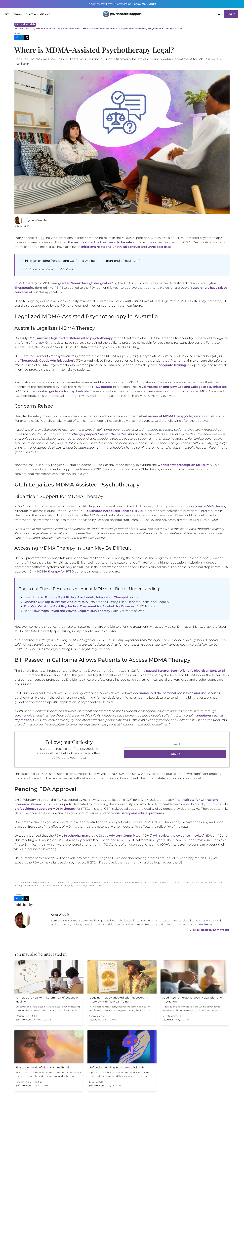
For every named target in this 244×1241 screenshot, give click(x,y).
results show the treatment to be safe (103, 242)
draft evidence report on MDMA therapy (45, 809)
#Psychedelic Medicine (103, 28)
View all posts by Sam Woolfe (210, 929)
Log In (231, 14)
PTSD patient (102, 387)
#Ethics (18, 28)
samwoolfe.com (203, 924)
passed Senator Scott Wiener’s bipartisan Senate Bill (186, 670)
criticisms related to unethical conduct (110, 247)
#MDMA (29, 28)
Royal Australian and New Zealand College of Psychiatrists (182, 387)
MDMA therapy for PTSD (55, 571)
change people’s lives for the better (99, 434)
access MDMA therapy (209, 506)
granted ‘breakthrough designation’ (85, 283)
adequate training (172, 365)
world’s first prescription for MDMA (185, 465)
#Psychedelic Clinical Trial (72, 28)
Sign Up (175, 754)
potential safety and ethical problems (135, 813)
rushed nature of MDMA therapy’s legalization (171, 416)
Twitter (150, 924)
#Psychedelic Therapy (160, 28)
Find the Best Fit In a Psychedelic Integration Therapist (86, 597)
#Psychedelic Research (132, 28)
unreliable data (159, 247)
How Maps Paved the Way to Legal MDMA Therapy (71, 611)
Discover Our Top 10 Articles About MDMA (56, 602)
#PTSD (179, 28)
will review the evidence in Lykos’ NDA (182, 835)
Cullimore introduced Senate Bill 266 (115, 511)
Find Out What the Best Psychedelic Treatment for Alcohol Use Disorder (79, 606)
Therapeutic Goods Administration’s (47, 360)
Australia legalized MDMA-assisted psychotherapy (75, 338)
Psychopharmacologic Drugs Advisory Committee (102, 835)
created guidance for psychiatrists (63, 391)
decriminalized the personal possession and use (169, 693)
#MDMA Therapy (45, 28)
